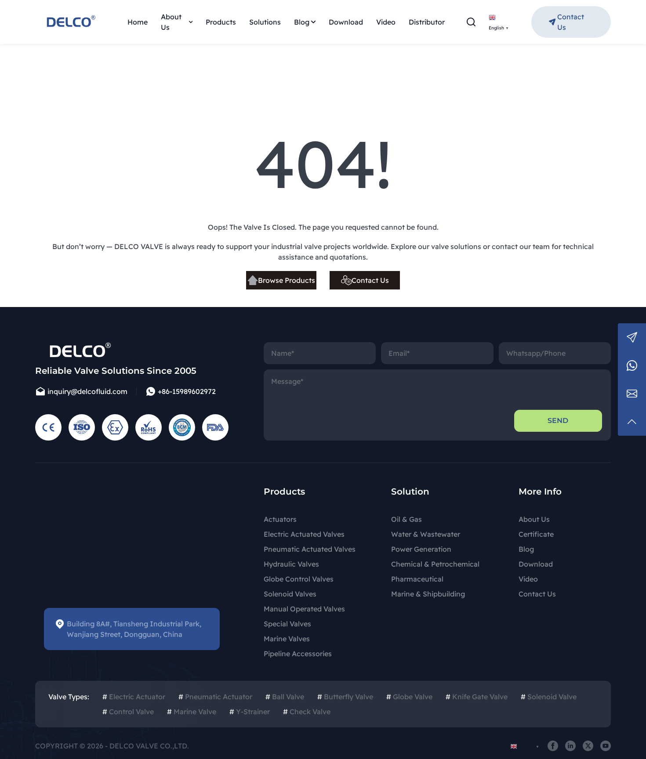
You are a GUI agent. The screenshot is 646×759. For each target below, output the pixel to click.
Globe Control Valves (299, 579)
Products (221, 22)
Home (137, 22)
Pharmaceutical (417, 579)
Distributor (427, 22)
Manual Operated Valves (304, 608)
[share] (553, 746)
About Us (171, 22)
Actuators (280, 519)
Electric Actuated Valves (304, 534)
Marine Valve (191, 711)
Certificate (536, 534)
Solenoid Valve (549, 696)
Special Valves (287, 623)
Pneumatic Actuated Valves (310, 549)
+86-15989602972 (187, 391)
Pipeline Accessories (298, 653)
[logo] (70, 22)
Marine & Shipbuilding (428, 593)
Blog (301, 22)
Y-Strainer (249, 711)
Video (386, 22)
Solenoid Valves (290, 593)
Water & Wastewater (425, 534)
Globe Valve (409, 696)
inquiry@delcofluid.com (87, 391)
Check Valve (306, 711)
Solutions (265, 22)
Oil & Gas (406, 519)
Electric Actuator (133, 696)
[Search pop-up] (471, 22)
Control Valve (128, 711)
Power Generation (421, 549)
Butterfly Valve (345, 696)
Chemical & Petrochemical (435, 564)
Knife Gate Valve (477, 696)
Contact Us (570, 22)
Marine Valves (287, 638)
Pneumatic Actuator (215, 696)
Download (346, 22)
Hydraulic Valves (291, 564)
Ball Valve (284, 696)
